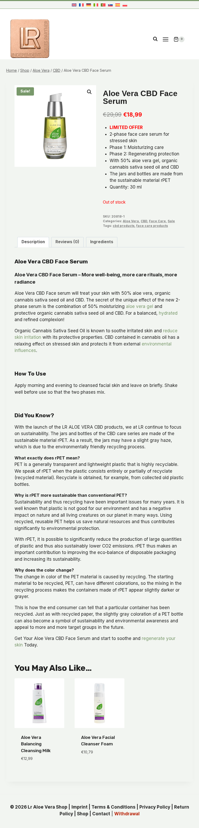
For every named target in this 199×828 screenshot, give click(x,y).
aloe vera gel (139, 306)
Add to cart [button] (94, 767)
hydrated (168, 313)
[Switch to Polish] (125, 5)
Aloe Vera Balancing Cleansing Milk (36, 744)
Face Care (157, 221)
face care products (152, 226)
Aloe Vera (131, 221)
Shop (82, 813)
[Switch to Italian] (96, 5)
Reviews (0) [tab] (67, 241)
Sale (171, 221)
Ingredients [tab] (101, 241)
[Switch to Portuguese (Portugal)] (103, 5)
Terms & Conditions (113, 807)
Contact (101, 813)
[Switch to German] (88, 5)
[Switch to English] (74, 5)
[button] (89, 92)
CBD (144, 221)
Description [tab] (33, 241)
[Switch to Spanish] (117, 5)
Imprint (80, 807)
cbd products (123, 226)
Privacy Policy (154, 807)
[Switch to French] (81, 5)
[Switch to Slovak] (110, 5)
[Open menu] (165, 39)
